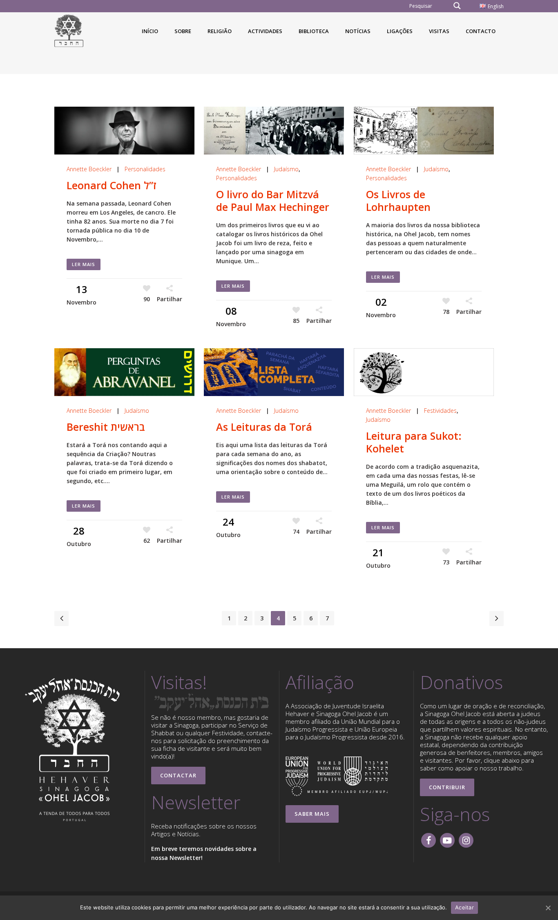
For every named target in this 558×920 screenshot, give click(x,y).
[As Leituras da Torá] (274, 372)
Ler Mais (83, 264)
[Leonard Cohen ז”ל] (124, 130)
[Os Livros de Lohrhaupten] (424, 130)
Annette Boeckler (89, 169)
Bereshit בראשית (106, 427)
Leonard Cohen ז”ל (111, 185)
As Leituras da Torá (264, 427)
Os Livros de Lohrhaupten (398, 200)
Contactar (178, 775)
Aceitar (464, 907)
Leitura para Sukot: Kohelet (414, 442)
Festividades (440, 410)
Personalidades (145, 169)
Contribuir (447, 787)
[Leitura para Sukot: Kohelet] (424, 372)
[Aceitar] (548, 908)
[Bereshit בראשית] (124, 372)
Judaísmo (286, 169)
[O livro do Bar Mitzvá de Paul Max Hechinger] (274, 130)
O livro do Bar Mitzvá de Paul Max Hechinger (272, 200)
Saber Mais (312, 813)
